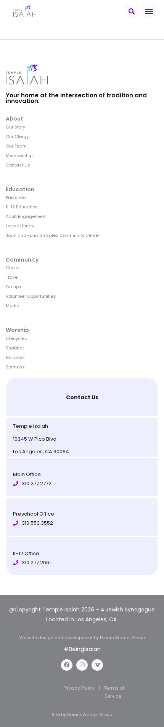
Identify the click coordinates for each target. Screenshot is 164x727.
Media (12, 306)
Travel (12, 277)
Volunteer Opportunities (31, 296)
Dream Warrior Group (89, 714)
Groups (13, 287)
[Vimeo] (97, 665)
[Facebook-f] (66, 665)
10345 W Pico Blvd (34, 439)
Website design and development (56, 638)
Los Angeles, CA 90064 (41, 451)
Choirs (13, 268)
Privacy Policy (79, 688)
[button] (131, 11)
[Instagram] (82, 665)
